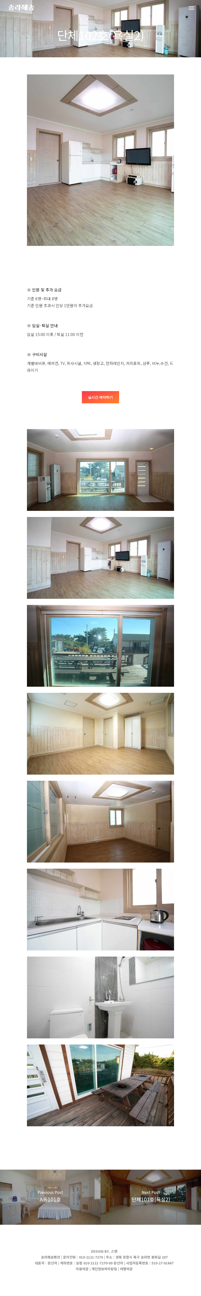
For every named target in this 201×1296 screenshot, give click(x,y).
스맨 (114, 1251)
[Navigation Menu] (191, 7)
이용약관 (82, 1268)
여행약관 (126, 1268)
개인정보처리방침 (104, 1268)
